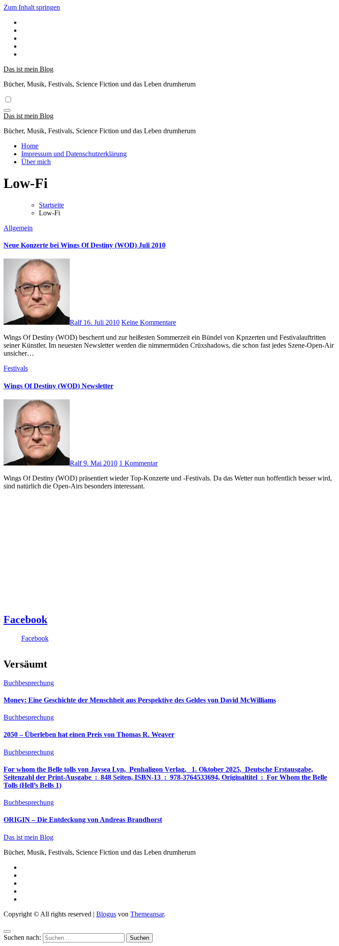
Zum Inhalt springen (32, 7)
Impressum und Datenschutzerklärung (74, 154)
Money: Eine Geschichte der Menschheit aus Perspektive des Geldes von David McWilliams (140, 700)
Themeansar (147, 914)
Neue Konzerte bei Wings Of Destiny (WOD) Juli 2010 (85, 245)
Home (29, 146)
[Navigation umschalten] (7, 110)
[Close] (7, 931)
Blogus (106, 914)
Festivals (16, 368)
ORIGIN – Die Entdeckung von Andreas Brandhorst (83, 819)
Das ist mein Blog (28, 69)
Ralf (76, 322)
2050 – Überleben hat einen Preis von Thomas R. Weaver (89, 734)
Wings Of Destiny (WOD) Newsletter (58, 386)
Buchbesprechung (29, 683)
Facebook (25, 619)
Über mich (36, 161)
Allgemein (18, 228)
